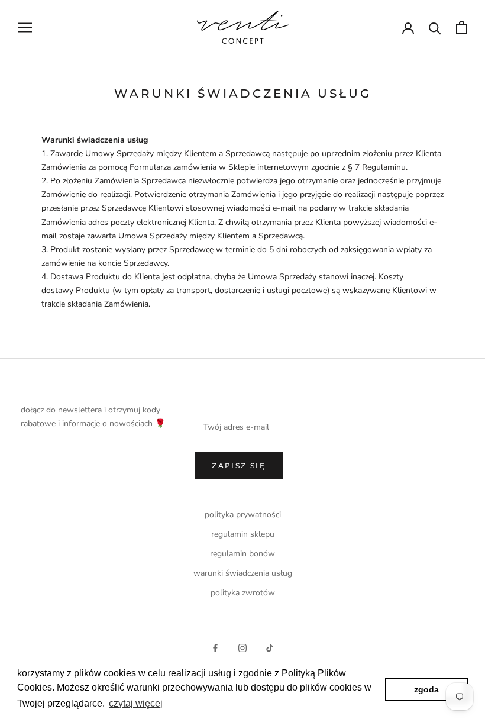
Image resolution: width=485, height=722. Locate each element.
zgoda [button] (426, 689)
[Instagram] (242, 647)
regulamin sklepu (242, 534)
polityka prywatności (243, 514)
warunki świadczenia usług (242, 573)
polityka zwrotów (243, 592)
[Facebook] (215, 647)
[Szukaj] (435, 27)
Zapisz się (239, 465)
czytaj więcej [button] (136, 703)
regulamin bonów (242, 553)
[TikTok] (270, 647)
